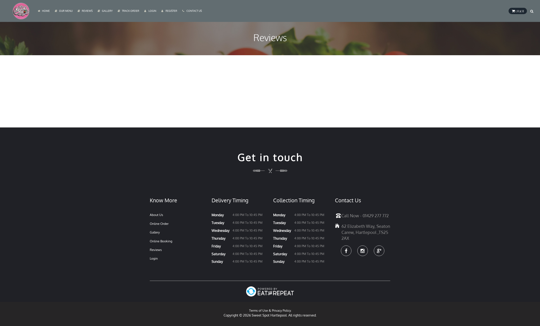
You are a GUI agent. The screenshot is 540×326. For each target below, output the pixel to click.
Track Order (130, 10)
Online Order (159, 224)
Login (152, 10)
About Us (156, 215)
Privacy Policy (281, 311)
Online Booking (161, 241)
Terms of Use (258, 311)
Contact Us (194, 10)
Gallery (107, 10)
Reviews (87, 10)
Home (46, 10)
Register (171, 10)
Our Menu (66, 10)
